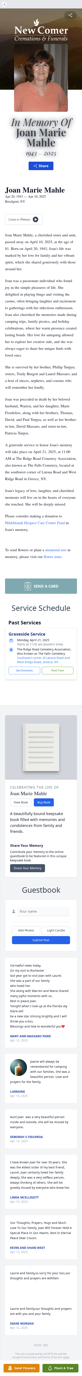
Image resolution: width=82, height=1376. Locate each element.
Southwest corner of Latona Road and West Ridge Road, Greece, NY (43, 660)
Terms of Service (52, 1357)
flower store (52, 556)
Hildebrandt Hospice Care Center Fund (35, 522)
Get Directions (24, 670)
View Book (21, 802)
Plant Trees (57, 670)
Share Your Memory (27, 868)
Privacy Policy (29, 1357)
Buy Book (43, 802)
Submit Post (41, 940)
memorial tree (55, 549)
